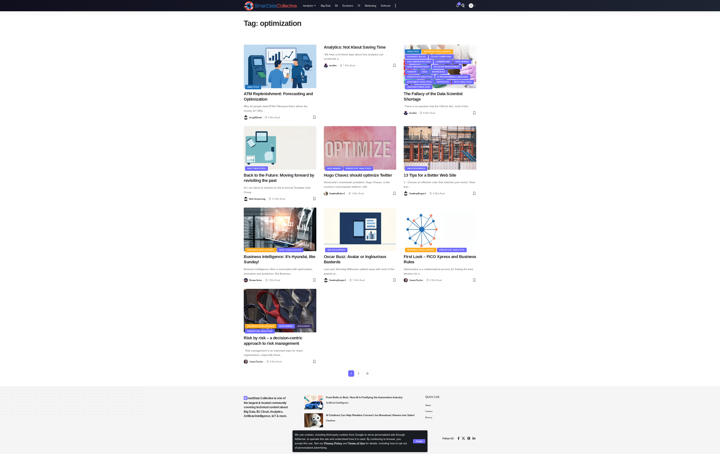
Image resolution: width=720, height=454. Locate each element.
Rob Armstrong (257, 198)
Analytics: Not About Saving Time (355, 47)
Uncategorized (416, 168)
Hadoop (411, 72)
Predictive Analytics (419, 77)
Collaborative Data (419, 62)
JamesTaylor (416, 280)
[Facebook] (458, 438)
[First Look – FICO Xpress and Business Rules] (440, 229)
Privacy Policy (333, 443)
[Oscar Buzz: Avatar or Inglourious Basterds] (360, 229)
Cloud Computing (441, 57)
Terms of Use (356, 443)
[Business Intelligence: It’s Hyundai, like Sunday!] (280, 229)
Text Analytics (463, 82)
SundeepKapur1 (417, 193)
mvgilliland (255, 117)
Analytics (253, 87)
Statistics (443, 82)
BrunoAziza (255, 280)
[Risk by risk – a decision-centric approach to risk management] (280, 310)
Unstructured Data (418, 87)
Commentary (443, 62)
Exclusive (304, 326)
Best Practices (256, 168)
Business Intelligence (437, 51)
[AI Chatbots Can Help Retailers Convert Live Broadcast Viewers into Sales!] (313, 420)
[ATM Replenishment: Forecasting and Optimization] (280, 66)
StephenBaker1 (337, 193)
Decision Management (447, 67)
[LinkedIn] (474, 438)
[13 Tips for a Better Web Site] (440, 148)
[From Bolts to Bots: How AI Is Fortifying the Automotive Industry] (313, 402)
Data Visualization (290, 250)
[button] (419, 441)
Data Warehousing (418, 67)
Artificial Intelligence (337, 402)
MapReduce (438, 72)
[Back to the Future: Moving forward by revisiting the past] (280, 148)
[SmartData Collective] (270, 5)
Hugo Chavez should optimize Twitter (358, 175)
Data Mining (462, 62)
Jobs (424, 72)
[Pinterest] (468, 438)
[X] (463, 438)
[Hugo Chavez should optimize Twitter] (360, 148)
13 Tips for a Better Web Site (430, 175)
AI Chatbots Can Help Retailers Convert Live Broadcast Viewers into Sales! (370, 415)
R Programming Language (452, 77)
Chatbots (330, 420)
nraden (333, 65)
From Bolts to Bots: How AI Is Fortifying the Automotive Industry (364, 397)
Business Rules (416, 57)
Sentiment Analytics (419, 82)
